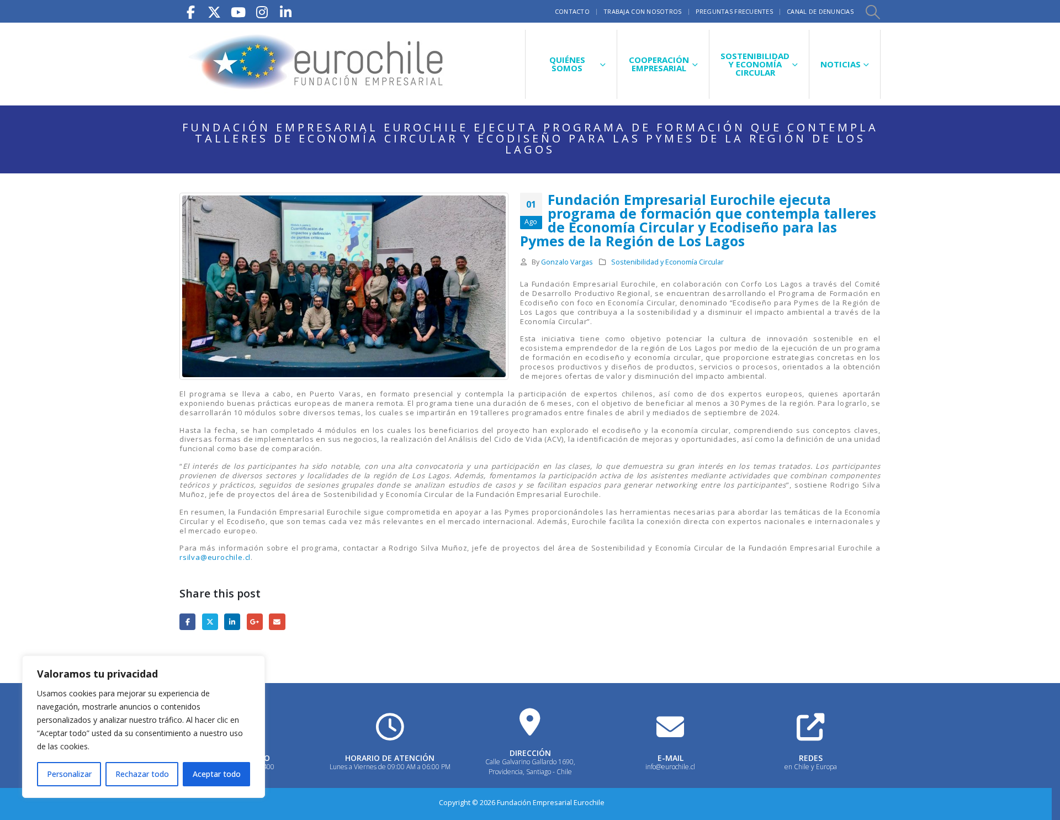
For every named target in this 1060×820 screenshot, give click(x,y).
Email (277, 621)
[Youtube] (238, 11)
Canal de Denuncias (820, 11)
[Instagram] (262, 11)
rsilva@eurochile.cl (215, 557)
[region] (143, 726)
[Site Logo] (317, 64)
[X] (214, 11)
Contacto (572, 11)
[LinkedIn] (285, 11)
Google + (255, 621)
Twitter (210, 621)
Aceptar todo (217, 774)
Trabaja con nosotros (642, 11)
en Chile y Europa (811, 766)
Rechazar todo (142, 774)
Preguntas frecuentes (734, 11)
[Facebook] (190, 11)
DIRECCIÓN (530, 753)
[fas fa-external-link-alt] (810, 726)
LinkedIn (232, 621)
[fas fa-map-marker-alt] (530, 721)
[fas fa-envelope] (670, 726)
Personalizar (69, 774)
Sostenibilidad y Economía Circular (667, 262)
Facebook (187, 621)
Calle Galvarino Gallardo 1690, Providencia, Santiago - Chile (530, 766)
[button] (872, 11)
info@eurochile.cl (670, 766)
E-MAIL (670, 758)
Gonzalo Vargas (567, 262)
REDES (811, 758)
